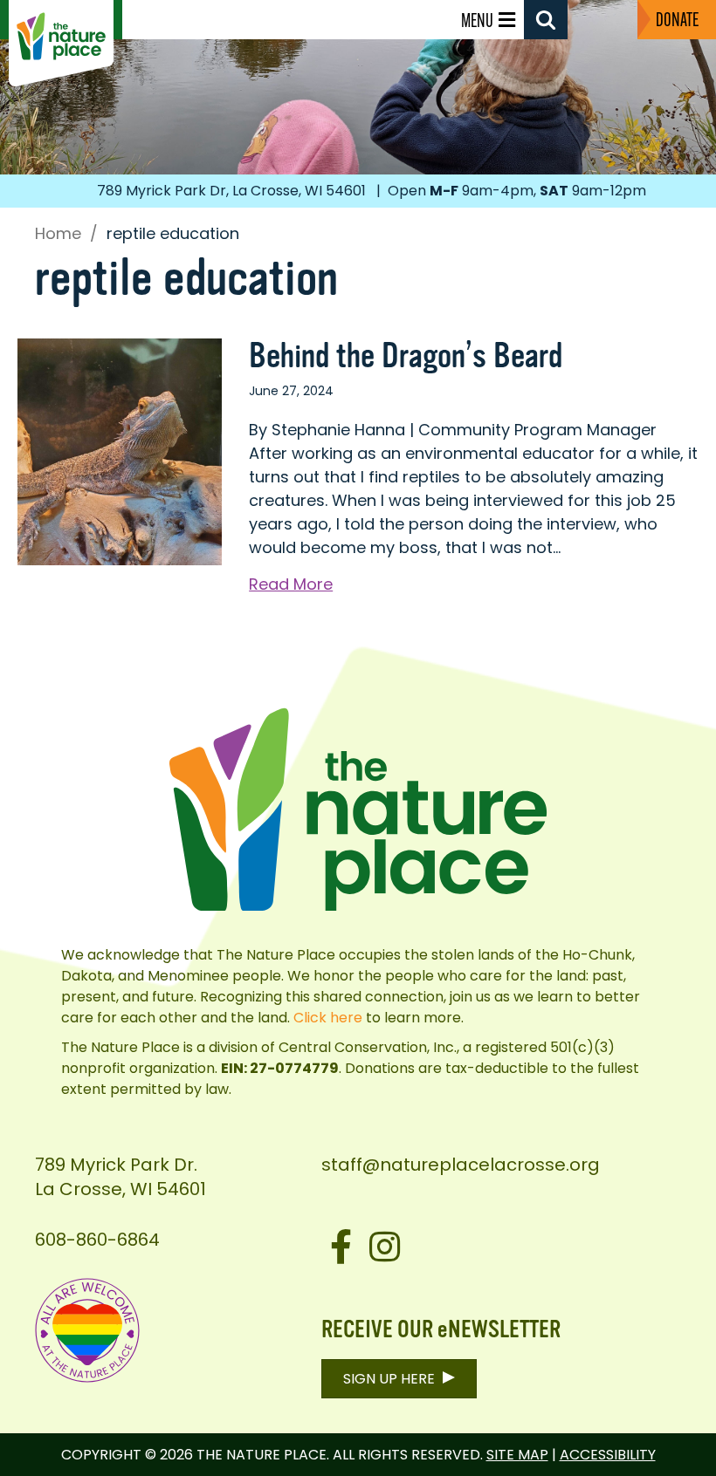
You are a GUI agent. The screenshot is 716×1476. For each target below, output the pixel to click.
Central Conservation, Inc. (368, 1047)
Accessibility (608, 1455)
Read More (291, 584)
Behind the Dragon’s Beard (405, 356)
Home (58, 234)
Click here (327, 1018)
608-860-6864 (97, 1239)
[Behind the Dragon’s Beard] (119, 450)
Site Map (517, 1455)
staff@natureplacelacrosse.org (460, 1164)
